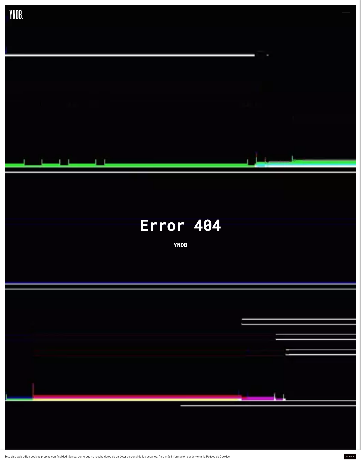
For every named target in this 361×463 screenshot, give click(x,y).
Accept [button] (350, 456)
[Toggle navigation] (345, 14)
